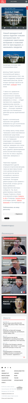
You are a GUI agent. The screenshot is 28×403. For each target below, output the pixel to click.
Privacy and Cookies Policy (7, 398)
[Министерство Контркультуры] (2, 367)
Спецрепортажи (5, 378)
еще (24, 357)
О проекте (4, 382)
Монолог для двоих (6, 375)
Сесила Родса (20, 198)
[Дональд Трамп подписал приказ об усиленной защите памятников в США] (5, 28)
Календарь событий (18, 380)
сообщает (14, 84)
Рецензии (16, 378)
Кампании (16, 373)
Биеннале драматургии (19, 371)
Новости (3, 371)
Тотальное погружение (6, 380)
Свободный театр (5, 373)
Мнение (15, 375)
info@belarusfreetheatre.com (8, 393)
